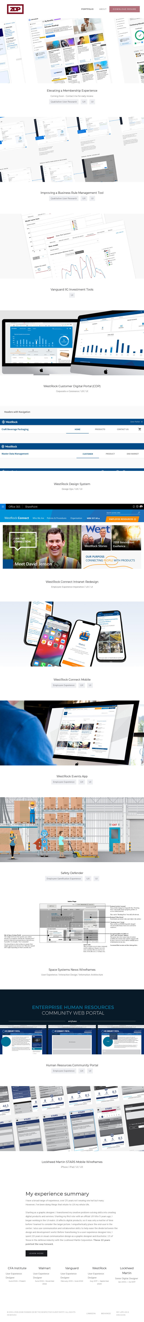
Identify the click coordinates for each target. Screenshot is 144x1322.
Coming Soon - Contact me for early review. (72, 96)
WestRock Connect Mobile (72, 679)
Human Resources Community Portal (72, 1065)
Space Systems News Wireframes (72, 969)
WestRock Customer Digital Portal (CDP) (72, 386)
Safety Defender (72, 873)
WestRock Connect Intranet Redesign (72, 582)
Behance (106, 1313)
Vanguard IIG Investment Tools (72, 289)
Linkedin (91, 1313)
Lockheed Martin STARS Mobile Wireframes (72, 1162)
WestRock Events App (72, 776)
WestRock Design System (72, 484)
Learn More (36, 1253)
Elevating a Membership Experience (72, 90)
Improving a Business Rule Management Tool (72, 193)
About (103, 9)
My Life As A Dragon (122, 1313)
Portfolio (87, 9)
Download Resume (124, 9)
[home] (15, 9)
